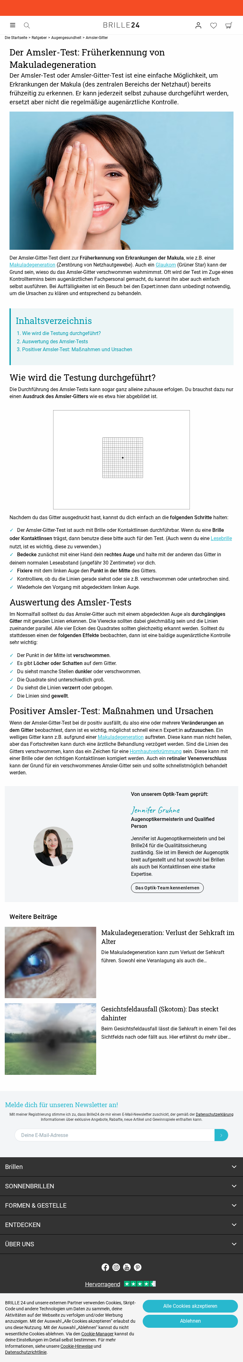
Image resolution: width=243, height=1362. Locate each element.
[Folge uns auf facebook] (105, 1267)
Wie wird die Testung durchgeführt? (61, 333)
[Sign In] (198, 25)
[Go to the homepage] (121, 25)
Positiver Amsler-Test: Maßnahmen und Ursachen (77, 349)
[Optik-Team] (53, 846)
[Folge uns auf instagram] (116, 1267)
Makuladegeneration (32, 265)
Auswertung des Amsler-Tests (55, 342)
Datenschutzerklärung (215, 1114)
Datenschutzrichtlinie (26, 1352)
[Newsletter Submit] (221, 1135)
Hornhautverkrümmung (156, 751)
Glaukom (166, 265)
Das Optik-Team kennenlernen (167, 887)
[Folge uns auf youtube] (127, 1267)
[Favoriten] (213, 25)
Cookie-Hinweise (76, 1346)
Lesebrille (221, 538)
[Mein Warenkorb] (228, 25)
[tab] (121, 1167)
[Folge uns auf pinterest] (137, 1267)
